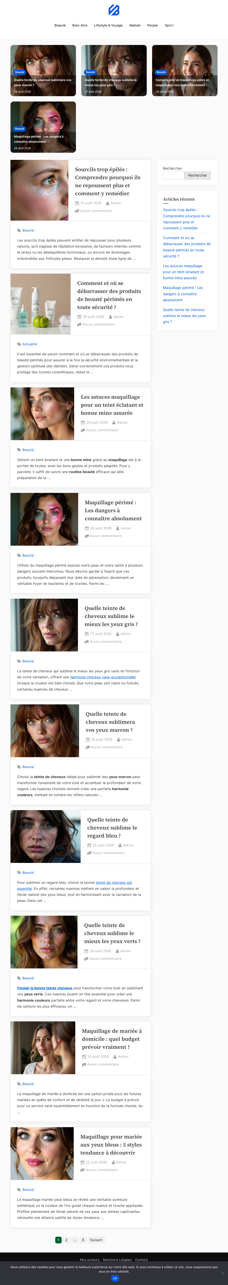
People (152, 25)
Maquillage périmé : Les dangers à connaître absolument (38, 139)
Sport (169, 25)
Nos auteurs (90, 1260)
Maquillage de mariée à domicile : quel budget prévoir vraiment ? (112, 1039)
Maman (135, 25)
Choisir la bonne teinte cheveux (44, 988)
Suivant (96, 1240)
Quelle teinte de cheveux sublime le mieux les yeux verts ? (112, 933)
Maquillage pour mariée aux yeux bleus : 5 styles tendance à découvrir (111, 1144)
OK (115, 1278)
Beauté (60, 25)
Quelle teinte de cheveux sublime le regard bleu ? (112, 827)
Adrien (116, 203)
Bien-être (80, 25)
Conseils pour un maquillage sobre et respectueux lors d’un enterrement (182, 82)
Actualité (29, 344)
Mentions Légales (117, 1260)
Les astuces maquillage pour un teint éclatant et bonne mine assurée (112, 405)
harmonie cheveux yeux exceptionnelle (103, 677)
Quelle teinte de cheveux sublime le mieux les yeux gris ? (111, 82)
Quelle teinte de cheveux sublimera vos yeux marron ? (42, 82)
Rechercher (172, 168)
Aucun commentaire (96, 211)
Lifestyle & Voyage (108, 25)
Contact (141, 1260)
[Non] (222, 1273)
